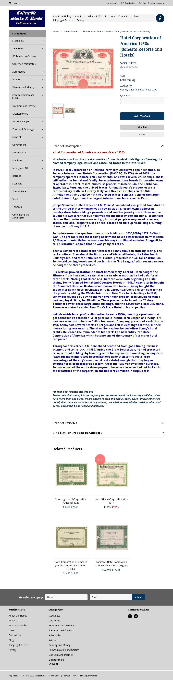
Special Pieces (20, 191)
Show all (53, 663)
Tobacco (17, 206)
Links (112, 16)
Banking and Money (23, 87)
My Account (111, 3)
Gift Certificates (128, 3)
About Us (80, 16)
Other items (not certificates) (21, 216)
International (19, 152)
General (16, 137)
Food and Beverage (23, 129)
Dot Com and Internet (24, 106)
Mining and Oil (20, 168)
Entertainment (20, 113)
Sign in (142, 3)
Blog (136, 16)
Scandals (17, 183)
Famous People (21, 121)
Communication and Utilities (23, 96)
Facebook (130, 616)
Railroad (16, 175)
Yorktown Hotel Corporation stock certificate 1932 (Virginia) (111, 563)
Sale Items (18, 48)
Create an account (156, 3)
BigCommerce (90, 675)
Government (19, 144)
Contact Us (124, 16)
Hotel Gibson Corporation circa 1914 (111, 501)
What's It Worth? (97, 16)
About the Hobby (62, 16)
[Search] (10, 3)
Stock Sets (18, 40)
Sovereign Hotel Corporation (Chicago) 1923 (70, 501)
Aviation (16, 79)
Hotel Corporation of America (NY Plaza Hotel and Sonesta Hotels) (71, 565)
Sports (15, 199)
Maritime (17, 160)
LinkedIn (136, 616)
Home (56, 31)
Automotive (18, 71)
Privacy (80, 20)
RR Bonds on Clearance (25, 56)
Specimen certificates (24, 63)
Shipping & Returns (63, 20)
